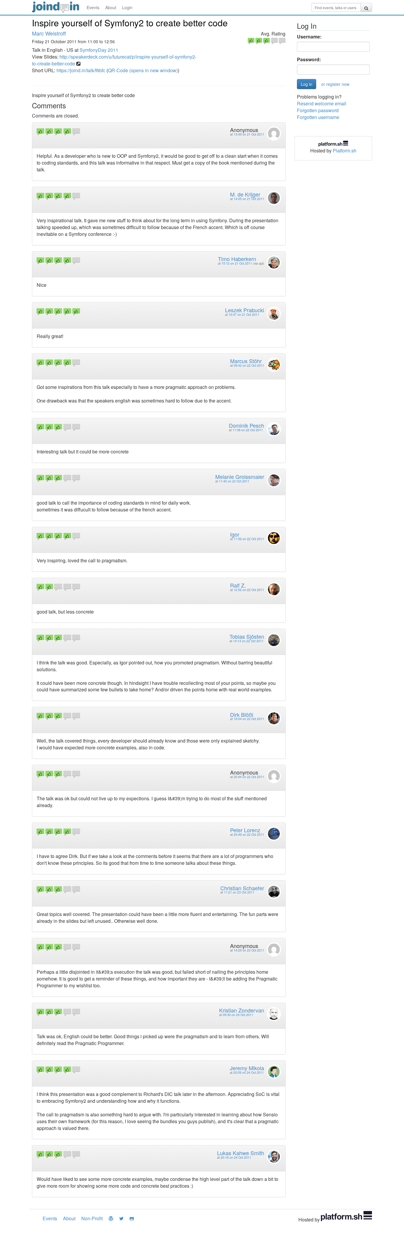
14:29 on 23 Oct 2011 (249, 950)
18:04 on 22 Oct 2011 (249, 719)
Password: (309, 59)
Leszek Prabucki (244, 310)
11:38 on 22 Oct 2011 (247, 430)
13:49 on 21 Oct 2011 (249, 134)
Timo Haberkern (237, 259)
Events (93, 7)
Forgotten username (318, 117)
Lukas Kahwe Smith (240, 1153)
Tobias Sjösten (247, 636)
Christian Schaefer (242, 888)
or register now (335, 84)
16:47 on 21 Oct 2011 (244, 314)
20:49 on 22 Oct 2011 (249, 834)
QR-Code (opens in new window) (143, 70)
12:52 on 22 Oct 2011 (249, 589)
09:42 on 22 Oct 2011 (249, 365)
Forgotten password (318, 110)
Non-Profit (92, 1218)
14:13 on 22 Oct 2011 (248, 641)
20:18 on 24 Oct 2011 (236, 1157)
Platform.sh (344, 150)
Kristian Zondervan (241, 1010)
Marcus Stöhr (246, 361)
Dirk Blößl (241, 714)
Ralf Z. (238, 585)
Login (127, 7)
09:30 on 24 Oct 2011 (238, 1014)
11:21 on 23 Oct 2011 (239, 892)
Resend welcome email (321, 103)
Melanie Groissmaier (239, 476)
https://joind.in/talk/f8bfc (80, 70)
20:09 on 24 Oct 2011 (248, 1072)
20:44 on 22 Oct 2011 (249, 777)
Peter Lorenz (245, 830)
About (110, 7)
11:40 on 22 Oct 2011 (234, 481)
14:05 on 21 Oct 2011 (249, 199)
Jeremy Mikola (247, 1068)
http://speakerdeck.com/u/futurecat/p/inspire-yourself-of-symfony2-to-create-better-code (114, 60)
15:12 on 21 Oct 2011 (237, 263)
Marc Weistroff (49, 33)
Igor (234, 534)
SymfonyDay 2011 (99, 49)
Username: (309, 36)
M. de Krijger (245, 194)
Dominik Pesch (246, 425)
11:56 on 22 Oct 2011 (249, 539)
